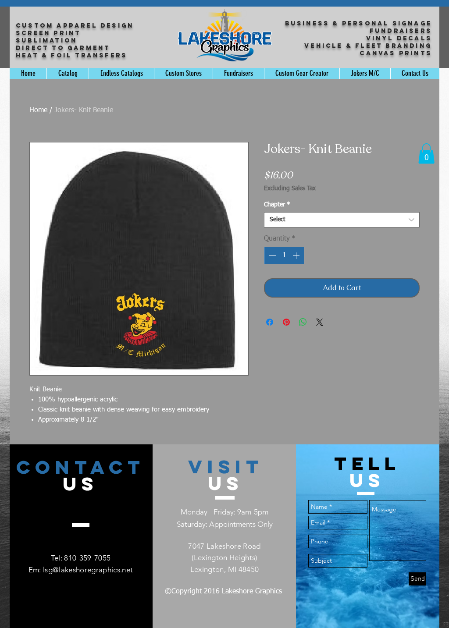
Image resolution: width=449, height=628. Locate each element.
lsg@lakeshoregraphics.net (88, 569)
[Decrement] (271, 255)
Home (38, 110)
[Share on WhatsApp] (303, 322)
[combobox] (342, 219)
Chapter (277, 205)
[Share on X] (319, 322)
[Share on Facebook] (269, 322)
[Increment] (297, 255)
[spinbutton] (284, 255)
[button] (426, 153)
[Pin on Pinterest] (286, 322)
